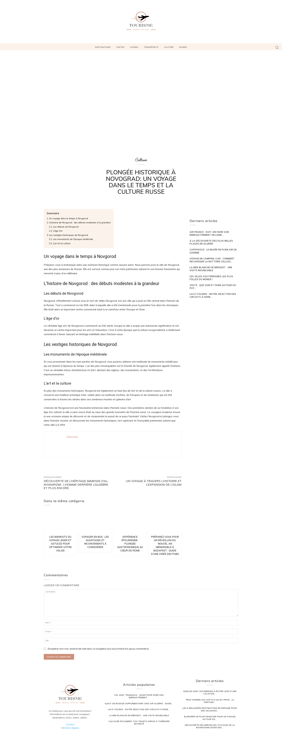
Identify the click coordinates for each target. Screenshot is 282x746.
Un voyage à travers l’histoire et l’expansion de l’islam (153, 482)
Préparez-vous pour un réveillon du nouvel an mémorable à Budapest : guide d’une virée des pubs (165, 545)
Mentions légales (70, 727)
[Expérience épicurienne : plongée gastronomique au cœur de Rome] (130, 521)
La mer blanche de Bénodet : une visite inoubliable (211, 269)
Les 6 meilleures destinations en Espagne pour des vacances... (210, 709)
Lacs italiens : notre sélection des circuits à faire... (139, 709)
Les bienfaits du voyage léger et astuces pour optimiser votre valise (60, 543)
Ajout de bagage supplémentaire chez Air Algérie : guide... (139, 703)
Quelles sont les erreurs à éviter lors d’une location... (209, 692)
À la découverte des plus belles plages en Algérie (211, 242)
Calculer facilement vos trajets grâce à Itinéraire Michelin (139, 722)
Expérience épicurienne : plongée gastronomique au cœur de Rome (130, 543)
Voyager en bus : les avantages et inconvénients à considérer (95, 542)
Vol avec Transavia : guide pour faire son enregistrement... (139, 696)
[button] (277, 47)
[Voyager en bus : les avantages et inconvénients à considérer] (95, 521)
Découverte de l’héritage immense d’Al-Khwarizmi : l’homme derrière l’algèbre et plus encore (76, 484)
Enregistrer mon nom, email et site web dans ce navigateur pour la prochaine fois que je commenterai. (98, 648)
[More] (164, 463)
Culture (141, 160)
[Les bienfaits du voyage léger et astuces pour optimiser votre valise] (60, 521)
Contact (70, 724)
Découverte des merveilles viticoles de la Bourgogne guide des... (210, 726)
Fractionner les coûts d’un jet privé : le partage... (210, 701)
